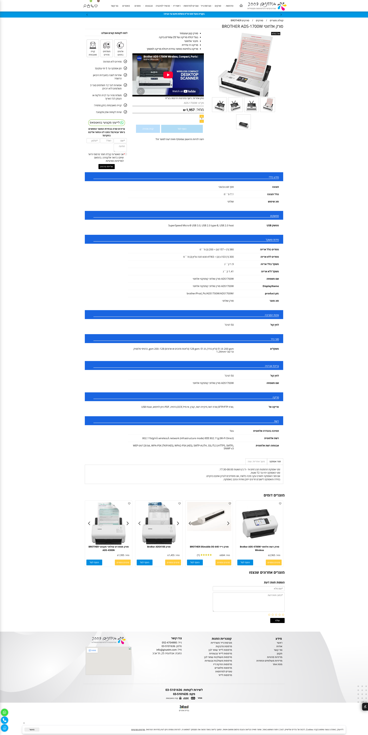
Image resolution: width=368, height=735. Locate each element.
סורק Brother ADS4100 (158, 547)
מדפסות (229, 5)
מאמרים (126, 5)
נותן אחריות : (197, 98)
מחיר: (199, 109)
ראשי (279, 643)
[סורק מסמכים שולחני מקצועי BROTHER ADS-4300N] (108, 544)
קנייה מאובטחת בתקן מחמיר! (108, 105)
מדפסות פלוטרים (223, 668)
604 (223, 555)
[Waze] (4, 728)
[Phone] (93, 6)
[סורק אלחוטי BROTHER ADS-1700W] (268, 112)
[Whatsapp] (4, 712)
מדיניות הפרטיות (114, 161)
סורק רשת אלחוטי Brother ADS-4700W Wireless (259, 548)
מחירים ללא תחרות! (112, 61)
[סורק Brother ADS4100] (158, 544)
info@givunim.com (166, 650)
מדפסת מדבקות (224, 646)
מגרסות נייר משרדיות (221, 643)
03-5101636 (168, 646)
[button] (245, 562)
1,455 (172, 555)
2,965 (272, 555)
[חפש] (85, 6)
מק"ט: (201, 103)
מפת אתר (277, 664)
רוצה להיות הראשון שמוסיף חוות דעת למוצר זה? (180, 139)
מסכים (138, 5)
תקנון (279, 653)
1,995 (121, 555)
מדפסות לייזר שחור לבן (220, 650)
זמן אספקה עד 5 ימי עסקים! (108, 68)
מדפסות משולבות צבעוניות (218, 661)
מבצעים (149, 5)
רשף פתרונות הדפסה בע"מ (178, 98)
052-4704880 (169, 642)
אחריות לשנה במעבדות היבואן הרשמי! (107, 76)
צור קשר (114, 5)
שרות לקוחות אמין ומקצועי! (109, 112)
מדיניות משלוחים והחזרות (269, 661)
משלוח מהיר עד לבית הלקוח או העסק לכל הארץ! (107, 97)
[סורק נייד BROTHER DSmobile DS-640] (209, 530)
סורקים (218, 5)
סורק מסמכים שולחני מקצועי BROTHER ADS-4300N (109, 548)
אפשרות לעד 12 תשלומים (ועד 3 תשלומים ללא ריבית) (106, 87)
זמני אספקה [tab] (275, 461)
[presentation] (87, 14)
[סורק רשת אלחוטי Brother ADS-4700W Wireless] (259, 544)
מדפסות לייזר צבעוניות (220, 653)
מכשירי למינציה (163, 5)
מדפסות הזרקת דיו (222, 664)
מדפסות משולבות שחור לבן (218, 657)
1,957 (190, 109)
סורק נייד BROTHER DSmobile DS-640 (209, 547)
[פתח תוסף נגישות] (365, 707)
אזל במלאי (276, 33)
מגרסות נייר (206, 5)
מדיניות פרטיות (274, 657)
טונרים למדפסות (191, 5)
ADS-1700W (190, 103)
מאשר (31, 729)
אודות (279, 646)
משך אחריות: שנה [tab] (256, 461)
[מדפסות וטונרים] (265, 5)
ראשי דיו (177, 5)
